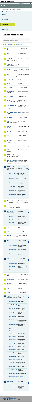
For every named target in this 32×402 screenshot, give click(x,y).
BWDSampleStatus (14, 308)
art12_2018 (10, 58)
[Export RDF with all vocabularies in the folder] (28, 170)
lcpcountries (14, 245)
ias (8, 146)
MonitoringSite (14, 333)
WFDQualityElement (14, 366)
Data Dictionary (12, 9)
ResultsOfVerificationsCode (14, 182)
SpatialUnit (13, 343)
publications (10, 279)
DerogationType (14, 178)
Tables (3, 17)
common (9, 87)
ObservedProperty (14, 336)
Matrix (12, 330)
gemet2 (9, 131)
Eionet (7, 9)
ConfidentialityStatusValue (14, 319)
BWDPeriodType (14, 304)
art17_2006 (10, 64)
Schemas (4, 22)
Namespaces (5, 29)
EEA (8, 1)
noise (8, 274)
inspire (9, 206)
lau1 (8, 227)
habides (9, 140)
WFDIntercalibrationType (14, 359)
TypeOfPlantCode (14, 186)
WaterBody (13, 356)
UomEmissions (14, 349)
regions (13, 266)
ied (8, 149)
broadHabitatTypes (14, 263)
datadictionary (11, 91)
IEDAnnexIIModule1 (12, 155)
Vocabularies (5, 24)
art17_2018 (10, 74)
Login (21, 3)
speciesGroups (14, 270)
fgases (9, 126)
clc (12, 216)
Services (4, 27)
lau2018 (9, 235)
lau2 (8, 231)
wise (8, 296)
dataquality (10, 96)
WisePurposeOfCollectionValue (14, 376)
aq (7, 48)
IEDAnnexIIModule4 (12, 167)
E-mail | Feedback (6, 397)
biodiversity (10, 79)
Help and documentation (7, 11)
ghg (8, 135)
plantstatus (13, 249)
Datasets (4, 14)
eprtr (8, 100)
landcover (10, 211)
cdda (8, 83)
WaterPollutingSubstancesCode (14, 194)
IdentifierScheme (14, 328)
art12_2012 (10, 53)
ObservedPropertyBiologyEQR (14, 339)
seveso (9, 283)
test (8, 288)
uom (8, 292)
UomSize (13, 352)
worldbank (10, 381)
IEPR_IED (10, 200)
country (13, 386)
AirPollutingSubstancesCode (14, 173)
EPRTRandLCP (11, 105)
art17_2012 (10, 69)
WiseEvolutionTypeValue (14, 373)
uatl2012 (13, 222)
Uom (12, 346)
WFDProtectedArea (14, 362)
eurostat (9, 117)
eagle (12, 219)
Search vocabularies (8, 44)
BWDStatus (13, 312)
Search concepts (19, 44)
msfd (8, 258)
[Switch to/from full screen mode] (23, 3)
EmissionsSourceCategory (14, 324)
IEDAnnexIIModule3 (12, 160)
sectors (13, 253)
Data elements (5, 19)
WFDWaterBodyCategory (14, 369)
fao (8, 121)
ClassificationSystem (14, 316)
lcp (8, 240)
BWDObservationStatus (14, 301)
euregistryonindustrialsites (12, 112)
